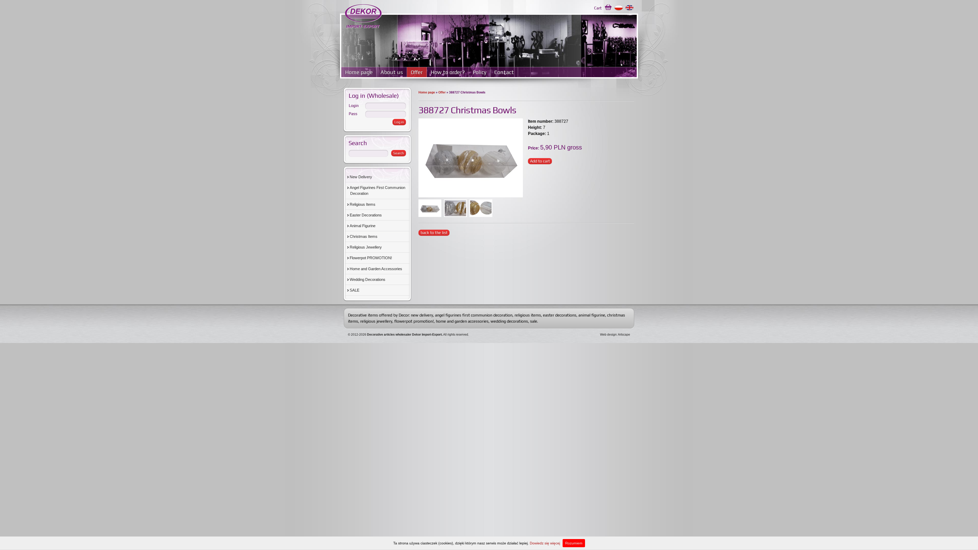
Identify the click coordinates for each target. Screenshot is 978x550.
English (629, 8)
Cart (598, 8)
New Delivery (361, 177)
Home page (359, 72)
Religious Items (362, 204)
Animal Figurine (362, 226)
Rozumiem (573, 543)
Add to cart (540, 161)
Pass (353, 113)
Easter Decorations (366, 215)
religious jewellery (376, 321)
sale (533, 321)
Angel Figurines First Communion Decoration (377, 190)
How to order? (448, 72)
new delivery (422, 315)
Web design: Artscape (615, 334)
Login (354, 105)
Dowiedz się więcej (545, 543)
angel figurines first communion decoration (473, 315)
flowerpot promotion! (414, 321)
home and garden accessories (462, 321)
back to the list (433, 232)
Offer (417, 72)
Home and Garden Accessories (376, 269)
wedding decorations (509, 321)
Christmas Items (363, 236)
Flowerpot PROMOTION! (371, 258)
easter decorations (559, 315)
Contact (504, 72)
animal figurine (591, 315)
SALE (354, 290)
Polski (618, 8)
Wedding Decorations (367, 279)
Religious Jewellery (366, 247)
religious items (527, 315)
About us (392, 72)
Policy (479, 72)
